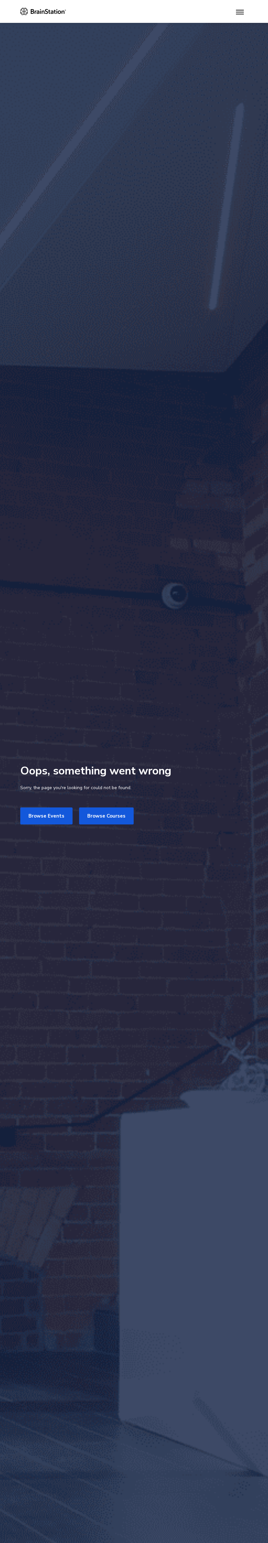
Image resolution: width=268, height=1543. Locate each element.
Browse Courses (106, 816)
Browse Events (46, 816)
